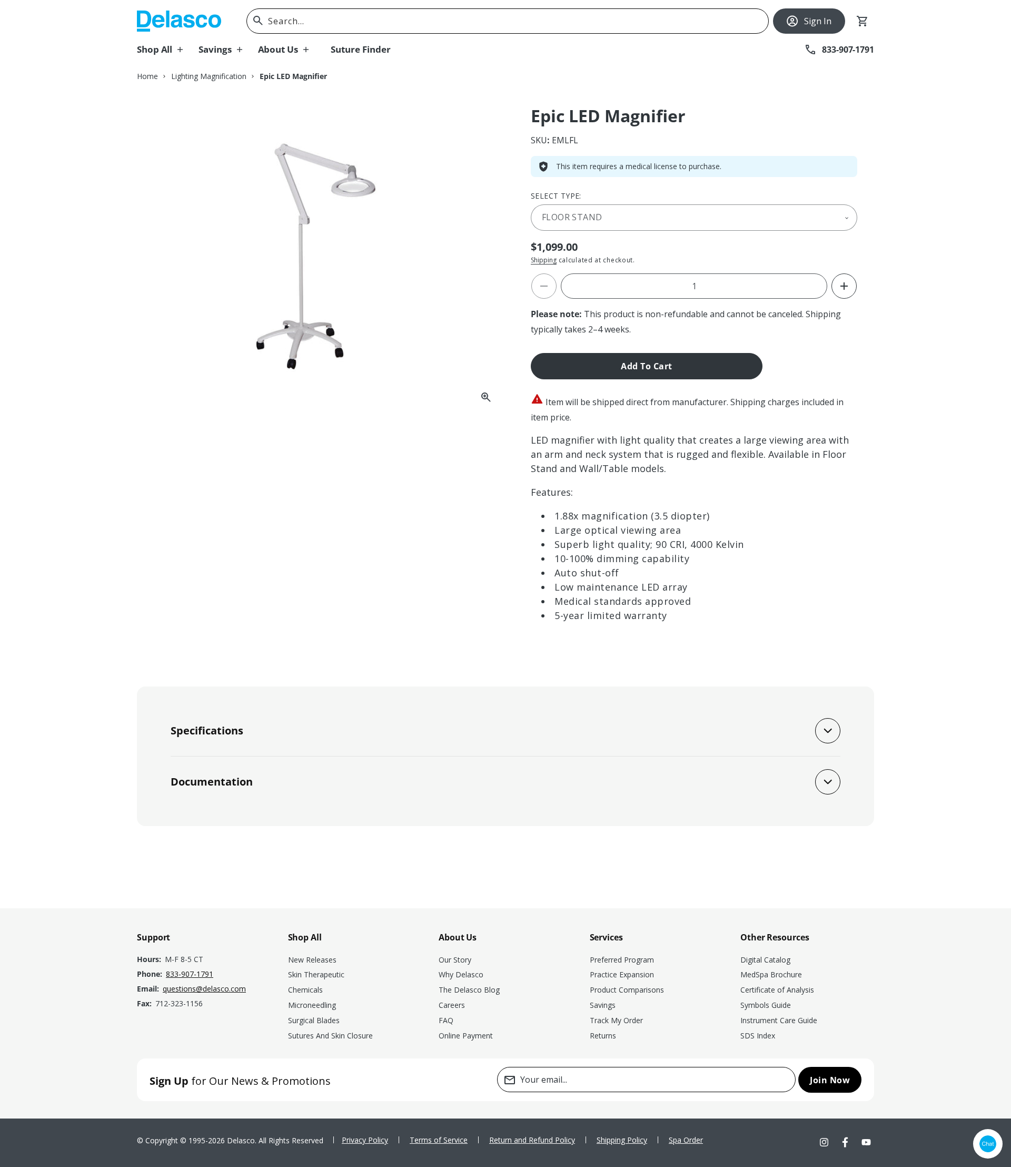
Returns (603, 1036)
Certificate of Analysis (777, 990)
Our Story (455, 960)
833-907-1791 (189, 974)
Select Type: (556, 196)
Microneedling (312, 1005)
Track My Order (616, 1020)
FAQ (446, 1020)
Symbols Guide (765, 1005)
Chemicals (305, 990)
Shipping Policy (622, 1140)
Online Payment (466, 1036)
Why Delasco (461, 974)
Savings (603, 1005)
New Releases (312, 960)
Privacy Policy (365, 1140)
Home (147, 76)
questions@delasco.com (204, 989)
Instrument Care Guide (778, 1020)
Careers (452, 1005)
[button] (168, 49)
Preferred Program (622, 960)
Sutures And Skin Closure (330, 1036)
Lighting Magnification (208, 76)
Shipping (544, 260)
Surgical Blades (314, 1020)
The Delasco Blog (469, 990)
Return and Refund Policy (532, 1140)
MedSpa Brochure (771, 974)
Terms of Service (439, 1140)
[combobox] (507, 21)
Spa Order (686, 1140)
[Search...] (258, 20)
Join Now (830, 1080)
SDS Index (757, 1036)
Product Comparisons (627, 990)
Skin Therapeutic (316, 974)
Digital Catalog (765, 960)
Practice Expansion (622, 974)
